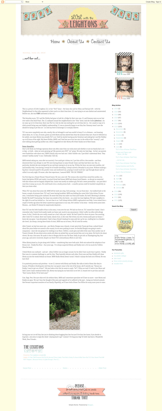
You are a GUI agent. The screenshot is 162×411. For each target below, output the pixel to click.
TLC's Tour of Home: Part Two (126, 163)
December (120, 129)
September (120, 138)
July (117, 144)
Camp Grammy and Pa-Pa (125, 166)
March (118, 182)
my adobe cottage (120, 256)
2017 (116, 120)
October (119, 135)
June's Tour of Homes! (123, 172)
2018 (116, 118)
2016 (116, 123)
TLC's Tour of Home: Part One (126, 169)
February (119, 185)
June (118, 147)
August (118, 141)
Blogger (90, 405)
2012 (116, 197)
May (117, 176)
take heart (117, 258)
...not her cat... (120, 160)
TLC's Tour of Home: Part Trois (126, 157)
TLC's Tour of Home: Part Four (126, 149)
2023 (116, 109)
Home (65, 368)
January (119, 188)
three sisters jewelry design (123, 261)
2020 (116, 112)
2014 (116, 191)
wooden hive (118, 264)
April (118, 179)
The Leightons (34, 355)
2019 (116, 115)
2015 (116, 126)
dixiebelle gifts (119, 253)
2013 (116, 194)
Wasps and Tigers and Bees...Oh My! (123, 153)
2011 (116, 200)
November (120, 132)
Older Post (102, 368)
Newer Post (27, 368)
